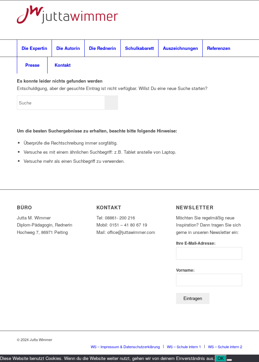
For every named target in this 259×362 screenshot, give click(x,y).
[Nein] (229, 360)
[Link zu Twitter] (237, 20)
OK (221, 358)
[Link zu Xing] (217, 20)
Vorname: (185, 270)
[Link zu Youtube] (207, 20)
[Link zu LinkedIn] (227, 20)
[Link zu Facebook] (197, 20)
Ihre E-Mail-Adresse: (195, 243)
